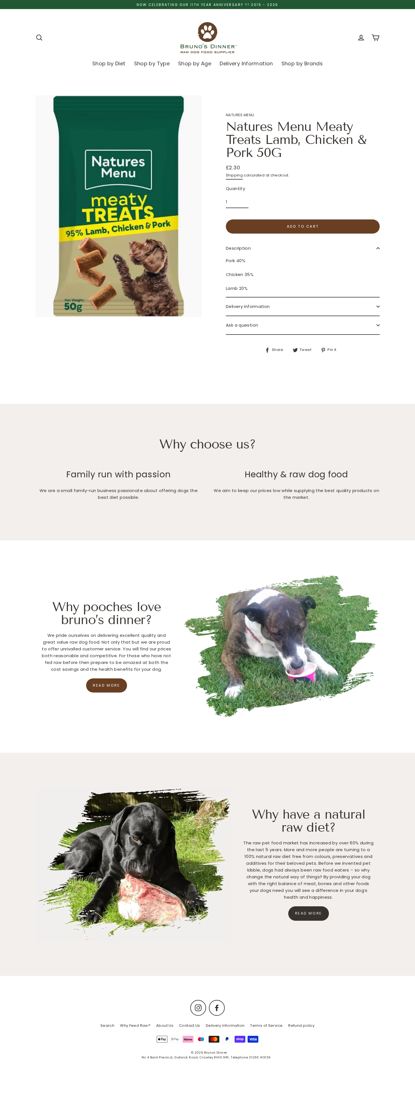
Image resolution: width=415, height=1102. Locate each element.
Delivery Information (246, 63)
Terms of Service (266, 1025)
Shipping (234, 175)
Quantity (235, 188)
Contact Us (189, 1025)
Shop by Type (152, 63)
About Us (164, 1025)
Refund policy (301, 1025)
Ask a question (242, 325)
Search (107, 1025)
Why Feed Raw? (135, 1025)
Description (238, 248)
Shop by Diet (109, 63)
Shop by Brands (302, 63)
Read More (308, 913)
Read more (106, 685)
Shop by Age (194, 63)
